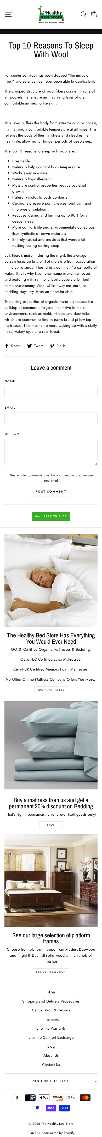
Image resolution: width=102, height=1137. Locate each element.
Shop (51, 824)
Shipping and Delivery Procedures (51, 1001)
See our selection (51, 971)
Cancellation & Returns (51, 1010)
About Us (51, 1055)
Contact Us (51, 1064)
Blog (51, 1046)
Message (13, 434)
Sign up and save (51, 1081)
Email (10, 407)
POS (31, 1132)
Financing (51, 1019)
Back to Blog (54, 516)
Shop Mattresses (51, 689)
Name (9, 381)
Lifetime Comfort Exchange (51, 1037)
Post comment (51, 491)
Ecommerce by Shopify (58, 1132)
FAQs (51, 992)
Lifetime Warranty (50, 1028)
